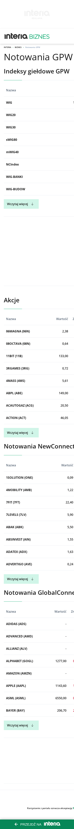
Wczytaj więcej (17, 204)
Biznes (18, 47)
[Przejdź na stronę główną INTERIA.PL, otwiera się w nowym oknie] (16, 36)
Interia (7, 47)
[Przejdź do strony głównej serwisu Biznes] (39, 36)
